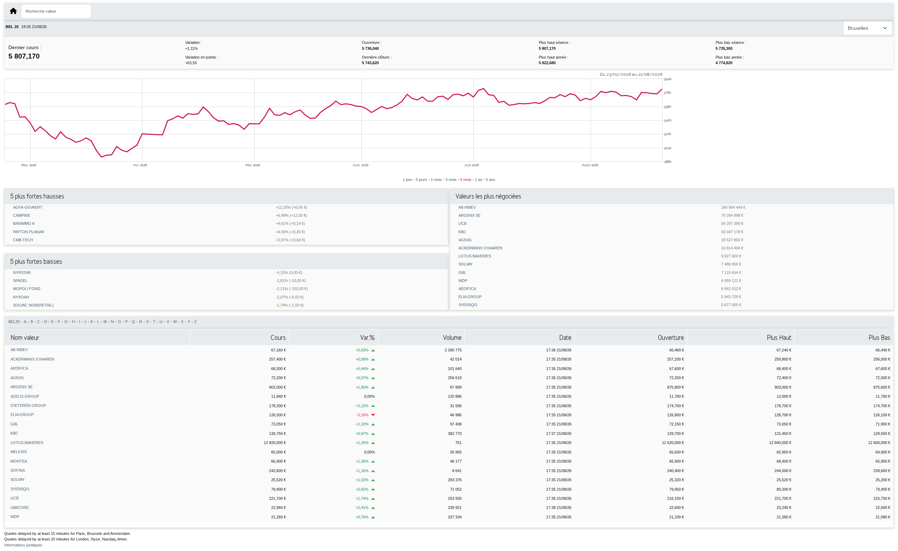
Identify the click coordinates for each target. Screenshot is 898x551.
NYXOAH (21, 297)
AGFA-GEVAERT (27, 207)
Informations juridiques (23, 545)
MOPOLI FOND (26, 289)
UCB (462, 224)
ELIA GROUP (470, 297)
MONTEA (19, 461)
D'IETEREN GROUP (28, 405)
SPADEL (20, 281)
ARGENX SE (469, 215)
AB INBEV (467, 207)
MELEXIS (19, 452)
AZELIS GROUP (25, 396)
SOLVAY (465, 264)
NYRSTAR (22, 273)
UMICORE (20, 507)
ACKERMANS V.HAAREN (480, 248)
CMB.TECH (23, 240)
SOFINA (18, 470)
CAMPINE (21, 215)
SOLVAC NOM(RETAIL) (33, 305)
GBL (462, 273)
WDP (462, 281)
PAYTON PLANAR (28, 232)
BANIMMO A (23, 224)
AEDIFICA (467, 289)
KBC (462, 232)
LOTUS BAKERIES (474, 256)
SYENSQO (467, 305)
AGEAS (464, 240)
